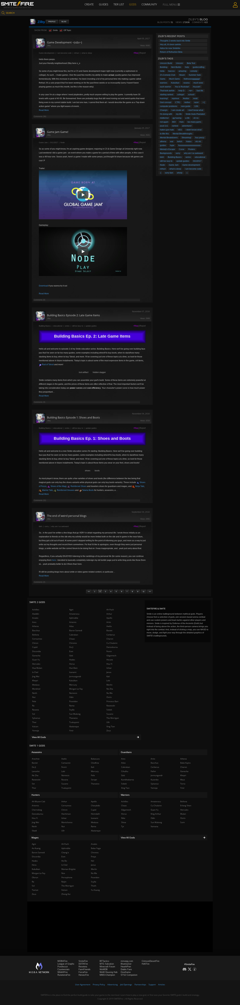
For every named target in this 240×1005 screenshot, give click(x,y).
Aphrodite (73, 618)
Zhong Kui (65, 894)
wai (171, 141)
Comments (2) (39, 582)
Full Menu (170, 4)
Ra (33, 705)
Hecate (109, 659)
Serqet (94, 779)
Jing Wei (35, 676)
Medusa (36, 684)
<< (89, 591)
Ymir (71, 730)
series (67, 326)
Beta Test (191, 63)
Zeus (108, 730)
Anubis (35, 618)
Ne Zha (109, 688)
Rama (71, 705)
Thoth (93, 885)
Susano (109, 714)
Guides (103, 4)
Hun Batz (73, 668)
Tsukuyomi (74, 722)
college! (180, 94)
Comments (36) (40, 116)
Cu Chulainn (111, 643)
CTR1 (177, 102)
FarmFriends (84, 969)
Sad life (199, 90)
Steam (182, 75)
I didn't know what (193, 130)
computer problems (168, 106)
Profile (52, 21)
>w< (190, 90)
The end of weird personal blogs (67, 516)
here (54, 560)
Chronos (73, 643)
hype (172, 145)
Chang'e (164, 110)
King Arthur (156, 813)
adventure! (187, 126)
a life (187, 118)
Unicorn (179, 63)
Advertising (112, 984)
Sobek (109, 709)
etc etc (198, 141)
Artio (108, 622)
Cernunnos (37, 638)
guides (163, 145)
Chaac (72, 638)
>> (150, 591)
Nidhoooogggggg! (192, 79)
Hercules (36, 664)
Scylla (71, 709)
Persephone (66, 877)
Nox (63, 873)
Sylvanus (36, 718)
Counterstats (63, 969)
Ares (34, 622)
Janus (108, 672)
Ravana (35, 709)
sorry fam (169, 173)
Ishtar (109, 668)
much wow (198, 83)
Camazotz (66, 762)
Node (62, 142)
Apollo (109, 618)
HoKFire (145, 964)
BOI (174, 122)
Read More (44, 110)
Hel (92, 860)
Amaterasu (74, 613)
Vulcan (35, 726)
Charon (109, 638)
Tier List (118, 4)
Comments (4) (39, 402)
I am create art (177, 110)
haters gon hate (167, 130)
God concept (165, 102)
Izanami (72, 672)
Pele (34, 701)
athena (163, 141)
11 (143, 591)
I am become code (64, 53)
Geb (71, 655)
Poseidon (73, 701)
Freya (93, 856)
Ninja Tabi (139, 486)
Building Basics (45, 326)
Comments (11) (40, 500)
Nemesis (73, 693)
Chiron (35, 643)
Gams (162, 79)
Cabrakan (73, 634)
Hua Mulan (37, 668)
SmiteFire (83, 961)
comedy (193, 71)
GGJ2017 (54, 142)
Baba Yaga (96, 848)
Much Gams (174, 79)
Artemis (72, 622)
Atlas (71, 626)
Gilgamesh (111, 655)
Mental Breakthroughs (182, 134)
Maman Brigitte (68, 869)
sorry (47, 526)
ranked (175, 126)
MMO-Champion (107, 975)
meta (162, 71)
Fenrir (109, 651)
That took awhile (167, 90)
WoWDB (104, 969)
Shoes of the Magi (58, 486)
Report (143, 53)
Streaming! (186, 137)
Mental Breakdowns (169, 137)
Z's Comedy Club (167, 75)
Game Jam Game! (57, 132)
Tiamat (35, 890)
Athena (35, 626)
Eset (71, 651)
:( (186, 173)
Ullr (108, 722)
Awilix (109, 626)
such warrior (165, 87)
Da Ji (71, 647)
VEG (180, 130)
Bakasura (95, 758)
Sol (33, 714)
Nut (33, 697)
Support (152, 984)
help (187, 67)
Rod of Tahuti (47, 364)
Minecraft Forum (107, 966)
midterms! (164, 118)
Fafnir (153, 771)
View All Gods (39, 737)
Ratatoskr (110, 705)
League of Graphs (65, 964)
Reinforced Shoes (78, 486)
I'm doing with (166, 114)
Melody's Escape (167, 149)
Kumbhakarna (127, 779)
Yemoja (35, 730)
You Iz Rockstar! (182, 87)
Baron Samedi (75, 630)
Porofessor (62, 966)
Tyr (122, 826)
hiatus (189, 141)
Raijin (63, 881)
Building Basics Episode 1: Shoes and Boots (73, 417)
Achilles (35, 609)
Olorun (35, 877)
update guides (91, 326)
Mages (35, 837)
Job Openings (126, 984)
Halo (181, 122)
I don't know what (195, 110)
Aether (187, 102)
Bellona (35, 634)
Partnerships (140, 984)
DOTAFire (83, 964)
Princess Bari (112, 701)
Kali (108, 676)
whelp (179, 173)
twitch (179, 141)
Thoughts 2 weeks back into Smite (175, 41)
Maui (182, 779)
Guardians (126, 752)
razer (196, 102)
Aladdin (35, 613)
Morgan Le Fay (76, 688)
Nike (123, 818)
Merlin (109, 684)
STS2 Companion (129, 975)
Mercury (73, 684)
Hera (34, 865)
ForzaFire (83, 972)
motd (195, 98)
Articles (161, 984)
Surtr (182, 822)
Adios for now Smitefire (170, 48)
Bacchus (36, 630)
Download (43, 286)
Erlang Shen (185, 805)
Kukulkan (175, 83)
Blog (64, 21)
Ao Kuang (36, 848)
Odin (71, 697)
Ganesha (36, 655)
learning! (164, 98)
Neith (34, 693)
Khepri (35, 680)
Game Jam (43, 142)
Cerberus (110, 634)
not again (164, 122)
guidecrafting (198, 67)
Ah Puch (110, 609)
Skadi (34, 830)
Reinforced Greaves (65, 490)
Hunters (36, 795)
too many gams (194, 122)
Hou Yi (109, 664)
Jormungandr (75, 676)
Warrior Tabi (47, 490)
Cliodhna (95, 762)
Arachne (36, 758)
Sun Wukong (74, 714)
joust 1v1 (164, 126)
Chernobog (37, 809)
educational (57, 326)
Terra (182, 783)
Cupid (34, 647)
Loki (108, 680)
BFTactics (104, 961)
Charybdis (95, 805)
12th (196, 106)
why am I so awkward (60, 526)
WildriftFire (62, 972)
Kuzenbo (155, 779)
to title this (164, 134)
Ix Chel (35, 672)
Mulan (183, 813)
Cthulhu (124, 771)
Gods (132, 4)
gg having (177, 118)
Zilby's (193, 19)
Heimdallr (95, 813)
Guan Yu (36, 659)
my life (179, 114)
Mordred (36, 688)
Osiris (109, 697)
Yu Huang (95, 890)
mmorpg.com (127, 961)
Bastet (109, 630)
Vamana (154, 826)
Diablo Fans (126, 969)
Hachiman (66, 813)
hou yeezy (199, 137)
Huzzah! (196, 87)
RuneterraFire (63, 975)
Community (149, 4)
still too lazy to (77, 326)
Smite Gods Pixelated (195, 114)
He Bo (64, 860)
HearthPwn (126, 966)
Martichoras (66, 822)
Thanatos (73, 718)
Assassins (37, 752)
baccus (171, 71)
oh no (196, 118)
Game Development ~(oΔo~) (64, 42)
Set (33, 783)
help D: (181, 90)
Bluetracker (126, 964)
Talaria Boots (88, 490)
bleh (40, 526)
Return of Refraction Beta (171, 52)
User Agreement (82, 984)
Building (163, 67)
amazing (182, 71)
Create (89, 4)
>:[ (204, 102)
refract (76, 53)
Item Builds (176, 67)
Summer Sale (195, 75)
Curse (181, 149)
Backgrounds (166, 153)
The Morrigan (112, 718)
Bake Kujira (185, 762)
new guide (185, 106)
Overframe (126, 972)
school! (191, 94)
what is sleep (87, 53)
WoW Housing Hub (108, 972)
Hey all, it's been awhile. (170, 44)
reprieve (175, 98)
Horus (72, 664)
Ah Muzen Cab (38, 801)
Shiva (123, 822)
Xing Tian (110, 726)
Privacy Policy (99, 984)
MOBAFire (62, 961)
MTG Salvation (107, 964)
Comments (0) (39, 300)
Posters (191, 149)
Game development (46, 53)
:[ (160, 173)
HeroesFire (84, 975)
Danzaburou (112, 647)
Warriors (125, 795)
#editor (186, 98)
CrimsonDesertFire (150, 961)
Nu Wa (109, 693)
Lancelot (36, 771)
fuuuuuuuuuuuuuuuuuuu (189, 145)
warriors (163, 83)
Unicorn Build (166, 63)
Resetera (83, 966)
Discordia (36, 651)
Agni (71, 609)
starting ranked (166, 94)
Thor (34, 722)
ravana (186, 83)
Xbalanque (74, 726)
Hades (72, 659)
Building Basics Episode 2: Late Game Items (73, 315)
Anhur (109, 613)
